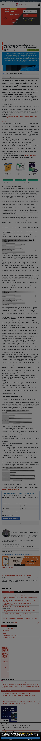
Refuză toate (30, 739)
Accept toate (20, 737)
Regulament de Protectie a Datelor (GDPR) (25, 733)
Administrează (11, 739)
